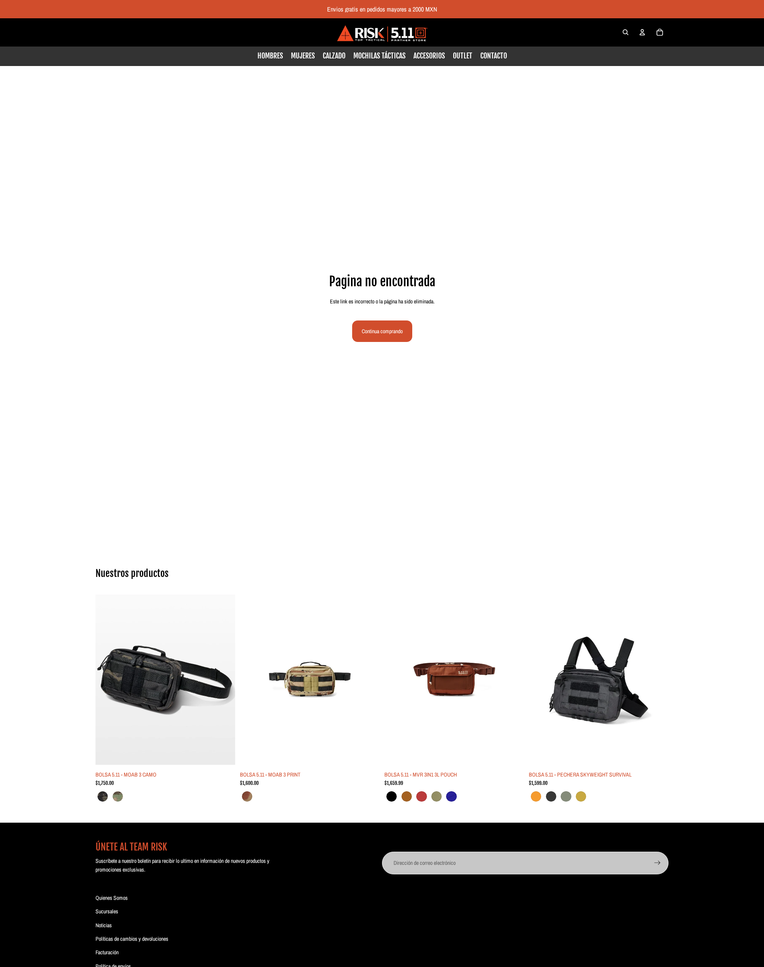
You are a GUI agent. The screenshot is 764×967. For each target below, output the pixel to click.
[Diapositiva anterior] (107, 680)
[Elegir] (223, 755)
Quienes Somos (112, 897)
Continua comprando (382, 331)
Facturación (107, 952)
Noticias (104, 925)
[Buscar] (625, 32)
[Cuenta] (642, 32)
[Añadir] (367, 755)
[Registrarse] (657, 862)
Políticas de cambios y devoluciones (132, 938)
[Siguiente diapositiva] (223, 680)
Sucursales (107, 911)
